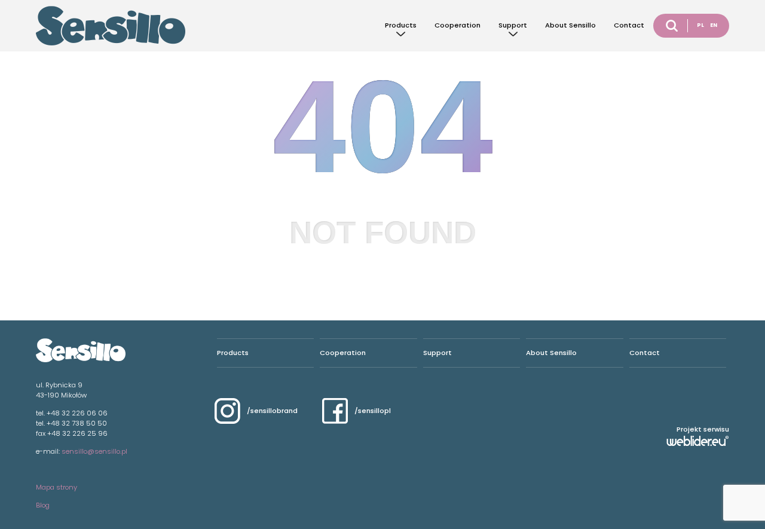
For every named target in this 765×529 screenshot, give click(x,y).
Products (401, 25)
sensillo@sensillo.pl (94, 451)
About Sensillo (570, 25)
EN (713, 25)
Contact (629, 25)
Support (512, 25)
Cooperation (457, 25)
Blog (43, 505)
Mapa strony (56, 487)
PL (700, 25)
